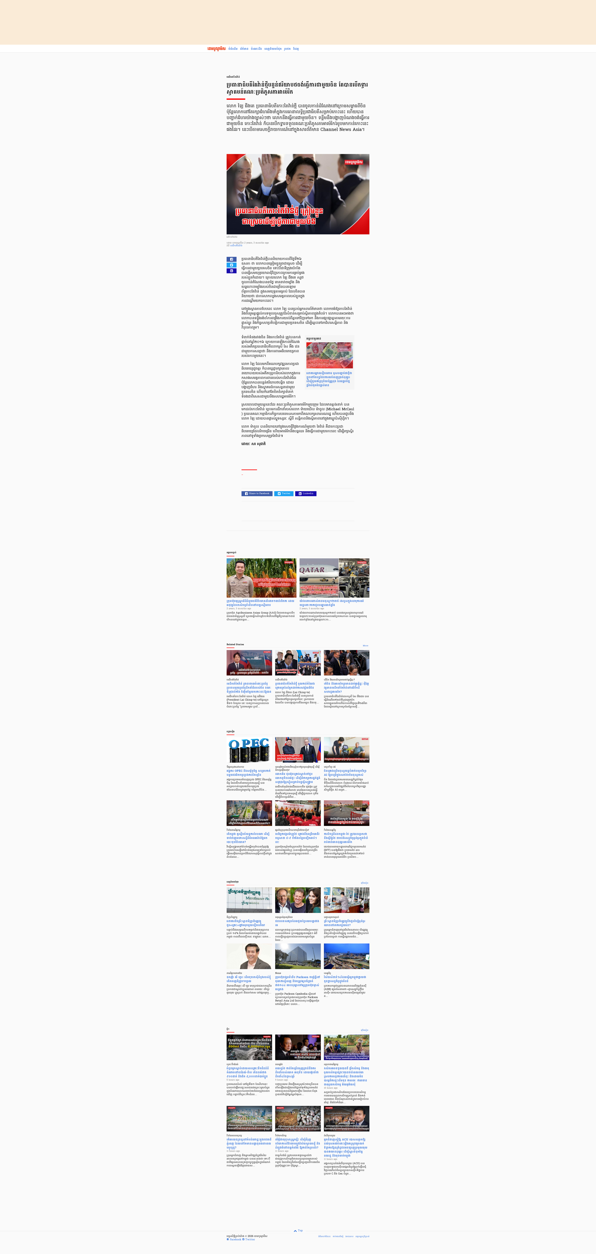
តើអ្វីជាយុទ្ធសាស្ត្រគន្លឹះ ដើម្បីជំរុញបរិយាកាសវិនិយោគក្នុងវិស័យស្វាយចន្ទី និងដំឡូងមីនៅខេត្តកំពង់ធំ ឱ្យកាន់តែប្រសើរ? (297, 1143)
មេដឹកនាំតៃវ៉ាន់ (236, 245)
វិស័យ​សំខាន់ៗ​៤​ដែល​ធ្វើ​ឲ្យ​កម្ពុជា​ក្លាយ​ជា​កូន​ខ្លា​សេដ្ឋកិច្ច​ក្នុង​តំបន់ (345, 979)
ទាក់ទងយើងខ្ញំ (338, 1236)
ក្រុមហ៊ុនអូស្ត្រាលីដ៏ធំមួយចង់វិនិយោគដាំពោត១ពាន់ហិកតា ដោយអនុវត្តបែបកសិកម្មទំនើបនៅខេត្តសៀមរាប (260, 603)
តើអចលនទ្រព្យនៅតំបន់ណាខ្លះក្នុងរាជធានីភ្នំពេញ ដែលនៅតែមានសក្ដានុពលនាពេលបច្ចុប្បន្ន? (249, 1143)
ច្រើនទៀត (364, 883)
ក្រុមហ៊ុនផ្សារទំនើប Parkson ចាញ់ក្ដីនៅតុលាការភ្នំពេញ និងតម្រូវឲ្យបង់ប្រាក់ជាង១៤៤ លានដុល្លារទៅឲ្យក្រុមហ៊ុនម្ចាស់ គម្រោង (297, 983)
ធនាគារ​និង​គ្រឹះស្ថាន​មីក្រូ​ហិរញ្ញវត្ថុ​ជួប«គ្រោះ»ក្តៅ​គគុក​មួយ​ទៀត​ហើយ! (246, 923)
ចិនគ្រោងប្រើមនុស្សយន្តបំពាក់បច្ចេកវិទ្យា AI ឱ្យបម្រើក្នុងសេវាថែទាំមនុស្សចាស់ (345, 773)
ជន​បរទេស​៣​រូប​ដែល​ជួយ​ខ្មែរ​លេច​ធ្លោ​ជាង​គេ (297, 923)
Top (300, 1231)
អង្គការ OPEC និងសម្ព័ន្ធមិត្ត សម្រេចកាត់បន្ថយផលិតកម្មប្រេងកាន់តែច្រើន (249, 773)
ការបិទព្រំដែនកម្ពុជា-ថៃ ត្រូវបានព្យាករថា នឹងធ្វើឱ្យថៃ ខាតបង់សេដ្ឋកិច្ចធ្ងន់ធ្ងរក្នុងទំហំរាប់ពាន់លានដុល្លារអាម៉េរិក (346, 838)
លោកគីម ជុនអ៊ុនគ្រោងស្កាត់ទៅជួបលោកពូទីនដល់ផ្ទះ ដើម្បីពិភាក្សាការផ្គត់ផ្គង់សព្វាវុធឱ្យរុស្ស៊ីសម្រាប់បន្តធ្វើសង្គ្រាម (297, 778)
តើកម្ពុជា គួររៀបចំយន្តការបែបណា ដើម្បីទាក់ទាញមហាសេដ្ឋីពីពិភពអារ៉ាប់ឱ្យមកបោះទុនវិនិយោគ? (248, 838)
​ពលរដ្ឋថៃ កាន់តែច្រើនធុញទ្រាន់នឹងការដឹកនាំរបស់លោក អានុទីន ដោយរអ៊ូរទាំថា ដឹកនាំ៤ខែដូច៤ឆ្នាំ (297, 1072)
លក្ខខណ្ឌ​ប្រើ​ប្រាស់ (362, 1236)
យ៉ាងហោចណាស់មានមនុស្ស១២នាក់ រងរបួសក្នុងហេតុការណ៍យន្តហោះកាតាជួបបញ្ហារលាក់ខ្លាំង (332, 603)
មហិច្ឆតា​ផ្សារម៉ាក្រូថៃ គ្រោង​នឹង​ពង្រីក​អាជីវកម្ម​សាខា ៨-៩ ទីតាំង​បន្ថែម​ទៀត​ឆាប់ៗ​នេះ (297, 838)
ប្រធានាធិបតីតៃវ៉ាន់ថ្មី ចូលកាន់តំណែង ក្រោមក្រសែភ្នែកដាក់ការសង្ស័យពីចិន (295, 685)
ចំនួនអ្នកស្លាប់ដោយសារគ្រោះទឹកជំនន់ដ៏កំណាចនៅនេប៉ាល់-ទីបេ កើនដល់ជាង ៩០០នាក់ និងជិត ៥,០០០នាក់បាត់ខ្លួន (248, 1072)
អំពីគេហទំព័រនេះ (324, 1236)
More (365, 645)
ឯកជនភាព (349, 1236)
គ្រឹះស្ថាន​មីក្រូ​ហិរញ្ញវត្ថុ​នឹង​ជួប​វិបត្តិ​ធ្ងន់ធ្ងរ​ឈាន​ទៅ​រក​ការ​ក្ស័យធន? (344, 923)
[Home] (216, 49)
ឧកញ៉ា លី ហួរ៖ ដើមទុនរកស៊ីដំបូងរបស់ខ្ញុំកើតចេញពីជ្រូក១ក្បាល (249, 979)
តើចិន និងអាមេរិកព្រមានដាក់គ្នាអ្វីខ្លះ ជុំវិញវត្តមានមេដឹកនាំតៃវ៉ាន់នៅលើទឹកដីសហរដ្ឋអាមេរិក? (346, 687)
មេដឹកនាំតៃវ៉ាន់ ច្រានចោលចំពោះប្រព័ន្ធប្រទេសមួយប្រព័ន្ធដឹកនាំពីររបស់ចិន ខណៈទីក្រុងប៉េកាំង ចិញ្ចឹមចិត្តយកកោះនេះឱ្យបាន (249, 687)
